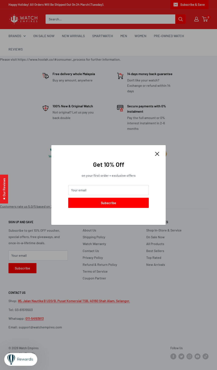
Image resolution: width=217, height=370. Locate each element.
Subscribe (108, 203)
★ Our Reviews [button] (4, 189)
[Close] (157, 153)
